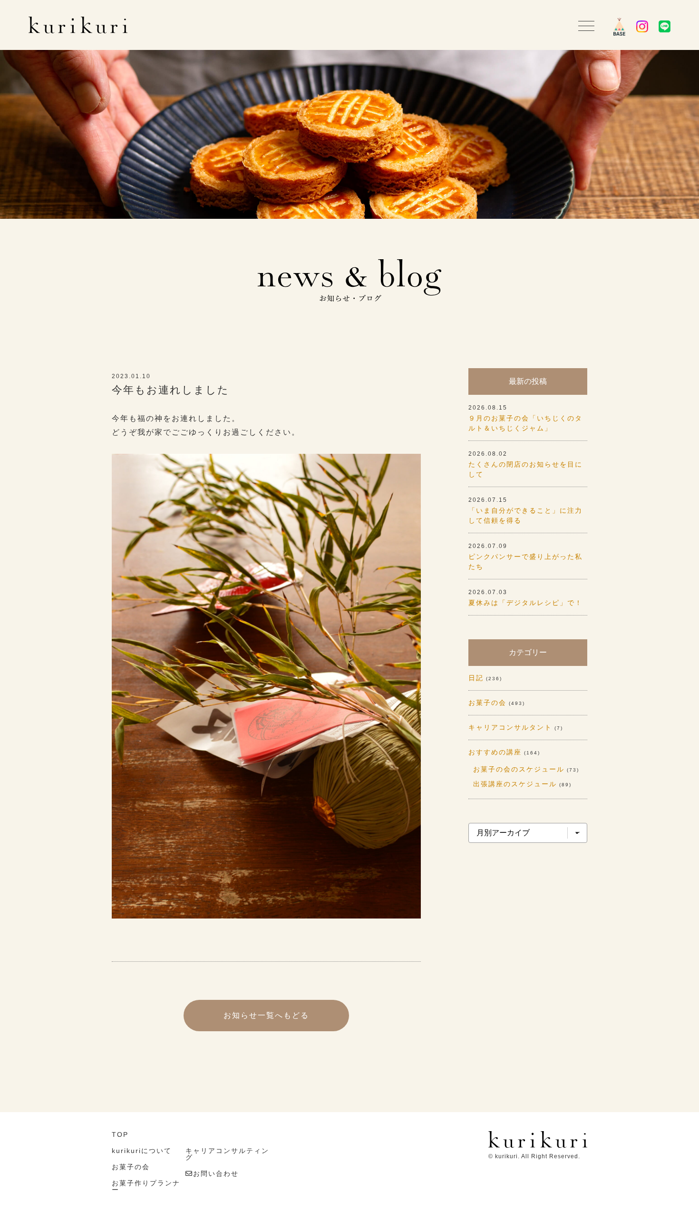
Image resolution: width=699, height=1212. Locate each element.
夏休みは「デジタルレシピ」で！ (525, 602)
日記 (476, 678)
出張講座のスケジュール (515, 784)
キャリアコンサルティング (227, 1154)
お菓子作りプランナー (146, 1186)
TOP (120, 1134)
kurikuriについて (142, 1150)
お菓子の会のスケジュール (518, 769)
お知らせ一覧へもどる (266, 1015)
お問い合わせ (216, 1173)
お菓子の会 (487, 702)
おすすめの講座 (495, 752)
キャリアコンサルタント (510, 727)
